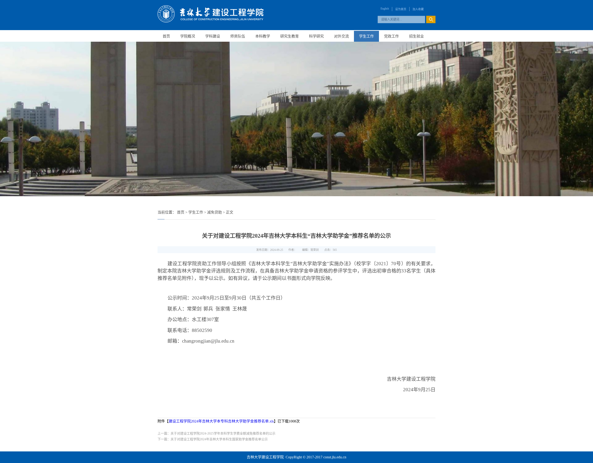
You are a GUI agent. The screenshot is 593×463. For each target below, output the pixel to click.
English (385, 8)
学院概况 (187, 36)
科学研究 (316, 36)
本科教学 (262, 36)
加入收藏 (418, 9)
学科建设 (212, 36)
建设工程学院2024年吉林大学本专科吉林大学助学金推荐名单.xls (221, 421)
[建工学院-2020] (211, 21)
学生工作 (366, 36)
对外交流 (341, 36)
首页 (166, 36)
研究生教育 (289, 36)
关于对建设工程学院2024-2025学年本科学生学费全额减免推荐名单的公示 (222, 433)
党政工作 (391, 36)
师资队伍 (237, 36)
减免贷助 (214, 212)
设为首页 (400, 9)
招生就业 (416, 36)
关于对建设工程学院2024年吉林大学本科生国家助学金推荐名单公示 (219, 439)
